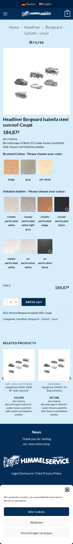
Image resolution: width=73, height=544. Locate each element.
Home (14, 27)
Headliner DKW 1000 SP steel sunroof (19, 389)
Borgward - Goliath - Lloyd (43, 319)
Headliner (32, 27)
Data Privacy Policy (49, 473)
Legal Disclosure (22, 473)
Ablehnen (36, 522)
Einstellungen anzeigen (36, 533)
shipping (12, 138)
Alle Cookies (36, 511)
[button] (67, 490)
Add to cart (34, 302)
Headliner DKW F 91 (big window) (54, 389)
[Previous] (3, 386)
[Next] (70, 386)
